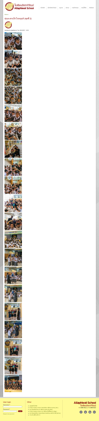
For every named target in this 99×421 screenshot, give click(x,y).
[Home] (20, 6)
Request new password (8, 414)
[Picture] (13, 49)
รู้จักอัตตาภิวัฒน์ (52, 8)
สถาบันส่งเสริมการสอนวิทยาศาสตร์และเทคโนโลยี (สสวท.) (45, 413)
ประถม (67, 8)
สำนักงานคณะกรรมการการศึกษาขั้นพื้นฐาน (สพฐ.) (43, 411)
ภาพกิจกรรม (75, 8)
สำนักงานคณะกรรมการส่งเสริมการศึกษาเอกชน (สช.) (43, 407)
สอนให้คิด (83, 8)
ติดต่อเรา (91, 8)
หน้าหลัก (43, 8)
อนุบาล (61, 8)
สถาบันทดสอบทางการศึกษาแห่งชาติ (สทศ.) (41, 409)
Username (6, 405)
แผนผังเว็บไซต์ (33, 406)
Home (6, 14)
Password (6, 409)
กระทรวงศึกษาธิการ (34, 415)
